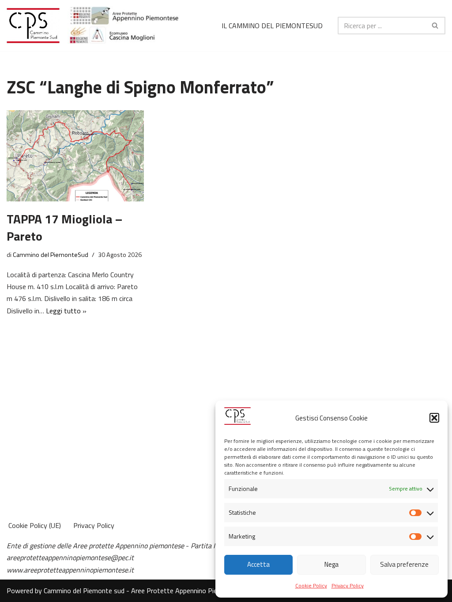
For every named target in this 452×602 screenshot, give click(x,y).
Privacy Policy (347, 585)
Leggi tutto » (66, 310)
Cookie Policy (311, 585)
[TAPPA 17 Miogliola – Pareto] (75, 156)
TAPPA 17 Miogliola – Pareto (65, 227)
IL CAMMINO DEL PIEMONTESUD (272, 25)
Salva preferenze (404, 564)
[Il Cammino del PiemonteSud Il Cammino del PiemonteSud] (33, 25)
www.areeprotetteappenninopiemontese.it (70, 570)
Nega (331, 564)
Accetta (258, 564)
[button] (434, 417)
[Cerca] (435, 25)
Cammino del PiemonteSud (50, 255)
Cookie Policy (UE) (34, 525)
